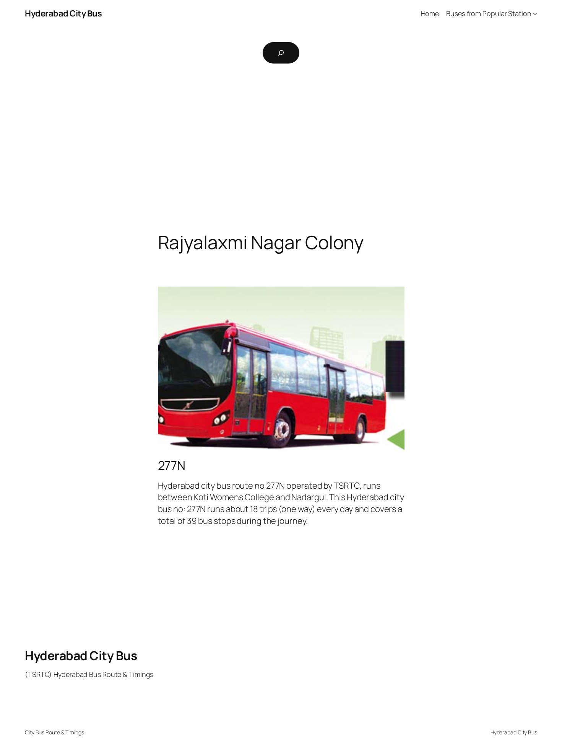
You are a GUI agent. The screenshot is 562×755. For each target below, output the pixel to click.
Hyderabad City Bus (63, 13)
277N (172, 465)
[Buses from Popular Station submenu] (535, 13)
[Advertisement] (281, 151)
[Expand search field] (281, 53)
